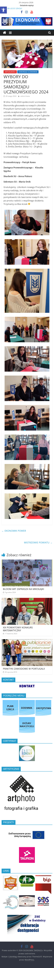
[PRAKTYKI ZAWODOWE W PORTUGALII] (27, 640)
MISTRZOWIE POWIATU (38, 542)
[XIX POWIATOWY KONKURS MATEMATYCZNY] (27, 599)
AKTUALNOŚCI (10, 72)
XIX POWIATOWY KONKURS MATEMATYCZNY (18, 629)
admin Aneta (25, 96)
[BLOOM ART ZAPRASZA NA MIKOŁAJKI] (27, 561)
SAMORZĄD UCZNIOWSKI (28, 72)
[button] (3, 10)
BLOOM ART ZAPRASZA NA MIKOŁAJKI (23, 589)
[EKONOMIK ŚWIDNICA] (4, 33)
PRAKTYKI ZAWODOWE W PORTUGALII (24, 668)
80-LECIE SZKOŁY (14, 8)
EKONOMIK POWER (14, 530)
